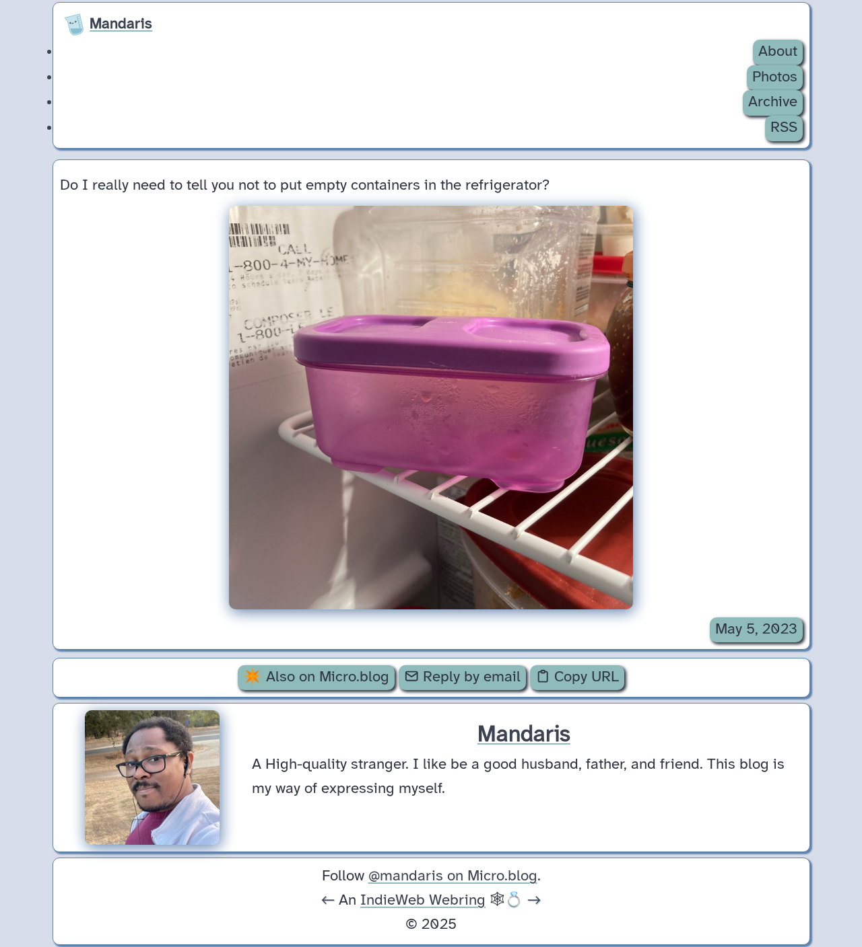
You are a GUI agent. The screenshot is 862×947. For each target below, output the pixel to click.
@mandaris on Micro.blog (452, 876)
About (777, 52)
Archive (772, 102)
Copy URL (584, 677)
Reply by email (470, 677)
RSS (783, 128)
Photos (774, 77)
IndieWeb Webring (423, 901)
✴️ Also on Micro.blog (316, 677)
